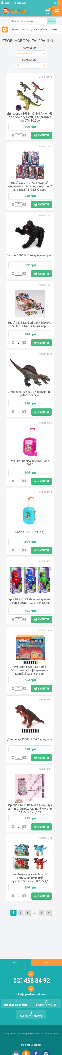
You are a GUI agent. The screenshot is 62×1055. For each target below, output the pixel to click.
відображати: (29, 60)
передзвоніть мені (15, 1005)
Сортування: (30, 48)
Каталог (26, 29)
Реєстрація (20, 3)
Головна (14, 29)
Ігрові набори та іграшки (45, 29)
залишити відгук (31, 1016)
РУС (54, 3)
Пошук (51, 21)
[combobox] (31, 53)
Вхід (7, 3)
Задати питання (46, 1005)
